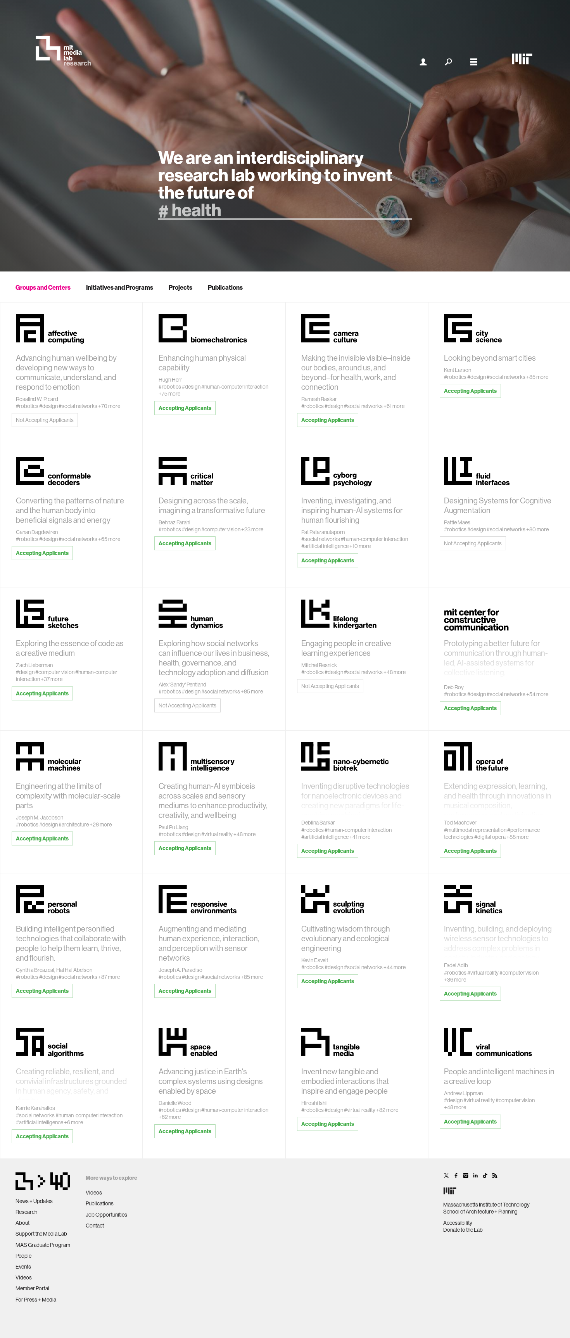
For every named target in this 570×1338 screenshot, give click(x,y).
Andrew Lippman (463, 1093)
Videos (24, 1277)
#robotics (27, 406)
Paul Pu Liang (173, 827)
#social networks (78, 406)
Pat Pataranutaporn (323, 532)
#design (48, 406)
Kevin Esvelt (314, 960)
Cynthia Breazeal (35, 969)
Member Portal (32, 1288)
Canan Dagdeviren (37, 532)
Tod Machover (460, 822)
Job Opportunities (106, 1214)
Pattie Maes (457, 522)
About (22, 1222)
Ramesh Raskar (319, 399)
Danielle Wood (175, 1102)
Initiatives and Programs (119, 287)
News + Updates (34, 1201)
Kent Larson (457, 369)
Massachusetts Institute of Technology (486, 1204)
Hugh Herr (170, 379)
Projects (180, 287)
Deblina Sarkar (318, 822)
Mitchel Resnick (319, 665)
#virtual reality (217, 834)
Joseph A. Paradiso (180, 969)
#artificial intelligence (325, 546)
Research (26, 1211)
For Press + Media (36, 1299)
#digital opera (490, 836)
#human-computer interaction (234, 386)
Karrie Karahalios (35, 1108)
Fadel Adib (456, 965)
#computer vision (220, 529)
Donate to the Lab (463, 1229)
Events (23, 1266)
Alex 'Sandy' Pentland (182, 684)
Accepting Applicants (185, 408)
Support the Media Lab (41, 1233)
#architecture (74, 824)
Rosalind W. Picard (37, 399)
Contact (95, 1225)
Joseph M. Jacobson (39, 817)
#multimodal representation (475, 829)
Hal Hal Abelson (74, 969)
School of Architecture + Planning (480, 1211)
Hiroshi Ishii (314, 1102)
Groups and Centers (43, 287)
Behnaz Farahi (174, 522)
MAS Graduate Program (43, 1244)
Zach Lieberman (34, 665)
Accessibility (457, 1222)
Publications (225, 287)
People (23, 1255)
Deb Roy (454, 687)
